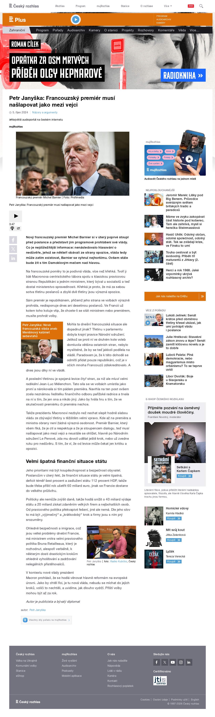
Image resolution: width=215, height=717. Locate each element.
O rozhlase (147, 6)
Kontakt (112, 680)
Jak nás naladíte (117, 660)
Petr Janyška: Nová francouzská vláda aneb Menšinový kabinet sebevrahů (40, 330)
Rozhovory (146, 30)
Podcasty (68, 670)
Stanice (125, 6)
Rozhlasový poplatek (120, 686)
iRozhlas (60, 6)
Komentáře (166, 30)
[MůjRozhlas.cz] (16, 127)
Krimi (168, 151)
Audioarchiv (164, 19)
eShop (20, 675)
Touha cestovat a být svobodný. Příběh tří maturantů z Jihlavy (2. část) (182, 258)
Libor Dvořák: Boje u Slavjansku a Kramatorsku (179, 379)
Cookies (145, 699)
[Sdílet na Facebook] (13, 240)
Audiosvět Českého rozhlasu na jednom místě (170, 178)
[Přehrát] (15, 216)
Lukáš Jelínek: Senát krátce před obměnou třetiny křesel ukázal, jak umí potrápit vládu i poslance (183, 323)
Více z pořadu (156, 310)
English (195, 699)
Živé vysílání (154, 163)
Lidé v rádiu (115, 670)
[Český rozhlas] (24, 6)
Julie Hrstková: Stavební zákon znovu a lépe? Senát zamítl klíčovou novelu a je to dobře (185, 342)
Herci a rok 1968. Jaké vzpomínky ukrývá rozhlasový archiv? (182, 273)
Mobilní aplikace (72, 675)
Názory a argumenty (45, 112)
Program (80, 6)
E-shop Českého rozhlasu (165, 399)
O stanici (111, 30)
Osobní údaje (160, 699)
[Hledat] (201, 6)
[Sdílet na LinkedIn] (13, 258)
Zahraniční (17, 30)
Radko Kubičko (118, 561)
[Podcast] (12, 228)
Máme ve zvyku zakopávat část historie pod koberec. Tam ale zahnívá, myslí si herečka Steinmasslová (185, 222)
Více (194, 30)
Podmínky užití (179, 699)
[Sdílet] (18, 228)
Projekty (128, 30)
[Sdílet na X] (13, 249)
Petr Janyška (38, 610)
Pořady (58, 30)
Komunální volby (26, 665)
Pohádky (152, 157)
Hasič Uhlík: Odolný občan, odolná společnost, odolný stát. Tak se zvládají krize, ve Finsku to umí (185, 240)
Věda (182, 30)
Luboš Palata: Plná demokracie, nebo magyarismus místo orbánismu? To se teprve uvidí (184, 362)
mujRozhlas (103, 6)
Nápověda (114, 665)
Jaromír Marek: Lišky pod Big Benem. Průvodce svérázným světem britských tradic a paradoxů (184, 202)
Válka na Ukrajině (26, 660)
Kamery (161, 23)
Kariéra (112, 675)
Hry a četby (153, 151)
